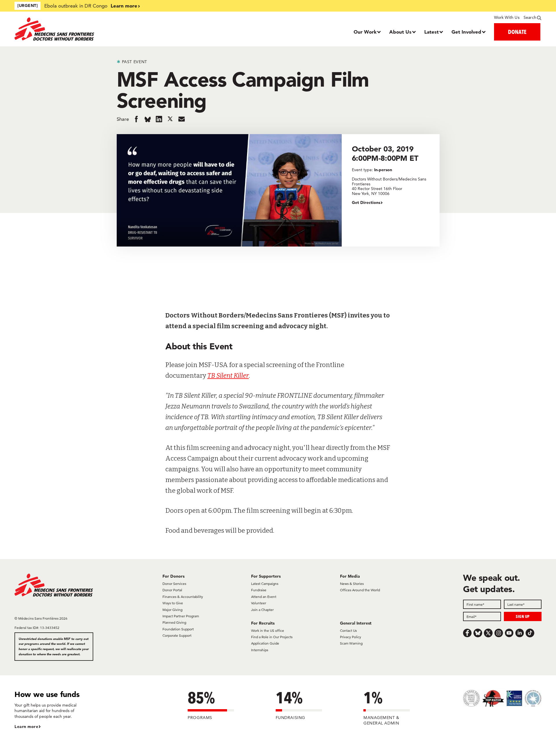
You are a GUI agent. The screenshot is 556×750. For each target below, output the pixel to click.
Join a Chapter (262, 609)
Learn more (124, 6)
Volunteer (258, 603)
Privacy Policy (350, 637)
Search (530, 17)
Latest (431, 32)
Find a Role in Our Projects (271, 637)
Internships (259, 650)
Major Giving (172, 609)
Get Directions (366, 202)
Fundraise (258, 590)
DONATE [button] (517, 31)
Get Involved (466, 32)
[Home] (80, 29)
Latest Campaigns (264, 583)
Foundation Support (178, 629)
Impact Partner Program (180, 616)
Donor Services (174, 583)
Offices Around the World (360, 590)
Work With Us (506, 17)
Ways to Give (172, 603)
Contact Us (348, 630)
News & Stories (352, 583)
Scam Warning (351, 643)
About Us (400, 32)
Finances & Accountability (182, 596)
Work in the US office (267, 630)
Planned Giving (174, 622)
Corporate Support (176, 635)
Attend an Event (263, 596)
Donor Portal (172, 590)
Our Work (365, 32)
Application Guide (265, 643)
